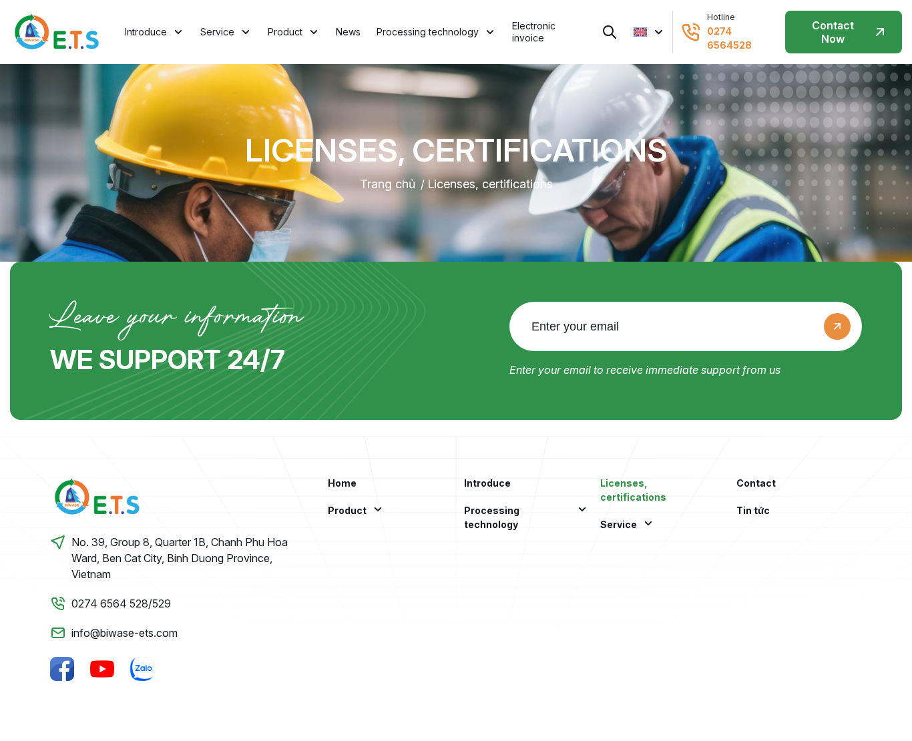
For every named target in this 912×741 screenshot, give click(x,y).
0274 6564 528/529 (121, 603)
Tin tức (753, 510)
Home (342, 483)
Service (217, 31)
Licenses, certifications (490, 184)
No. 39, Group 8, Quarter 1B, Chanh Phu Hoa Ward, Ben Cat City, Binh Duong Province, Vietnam (179, 558)
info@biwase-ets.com (124, 633)
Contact (756, 483)
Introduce (146, 31)
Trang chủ (387, 184)
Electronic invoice (533, 31)
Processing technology (428, 31)
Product (285, 31)
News (348, 31)
